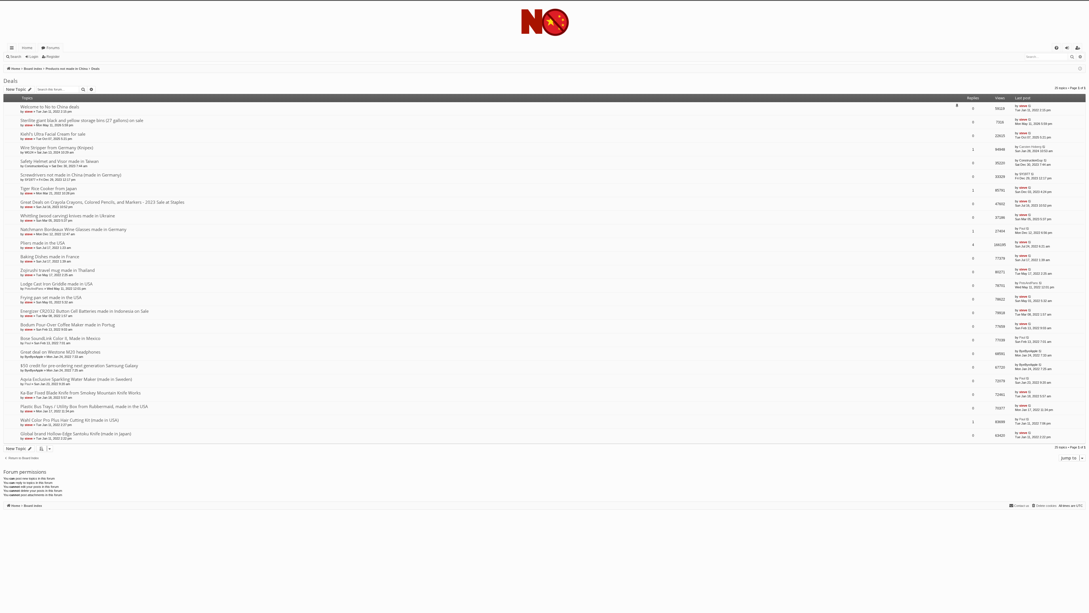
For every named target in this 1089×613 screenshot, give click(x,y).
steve (29, 111)
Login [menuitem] (1068, 48)
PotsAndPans (34, 288)
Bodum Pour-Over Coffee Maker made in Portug (67, 325)
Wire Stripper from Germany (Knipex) (56, 147)
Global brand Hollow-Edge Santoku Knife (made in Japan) (75, 433)
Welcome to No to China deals (49, 107)
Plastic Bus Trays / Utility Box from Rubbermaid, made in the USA (84, 406)
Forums (53, 47)
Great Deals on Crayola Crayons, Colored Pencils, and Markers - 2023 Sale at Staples (102, 202)
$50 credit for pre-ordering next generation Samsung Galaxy (79, 365)
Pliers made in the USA (42, 243)
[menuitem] (1056, 47)
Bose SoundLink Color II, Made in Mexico (60, 338)
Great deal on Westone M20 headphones (60, 352)
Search (15, 57)
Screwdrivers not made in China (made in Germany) (70, 175)
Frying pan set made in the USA (51, 297)
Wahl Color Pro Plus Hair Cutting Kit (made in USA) (69, 420)
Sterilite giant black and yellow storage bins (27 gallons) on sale (81, 120)
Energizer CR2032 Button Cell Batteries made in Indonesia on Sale (84, 311)
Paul (1022, 228)
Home (27, 47)
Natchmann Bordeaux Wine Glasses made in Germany (73, 229)
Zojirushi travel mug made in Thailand (57, 270)
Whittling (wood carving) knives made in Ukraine (67, 216)
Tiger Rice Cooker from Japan (48, 188)
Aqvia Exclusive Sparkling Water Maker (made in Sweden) (76, 379)
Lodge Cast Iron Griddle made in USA (56, 284)
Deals (10, 81)
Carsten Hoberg (1030, 146)
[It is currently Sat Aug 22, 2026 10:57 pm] (1080, 69)
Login (33, 57)
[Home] (544, 22)
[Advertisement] (173, 549)
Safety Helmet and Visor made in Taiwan (59, 161)
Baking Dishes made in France (49, 256)
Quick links (13, 48)
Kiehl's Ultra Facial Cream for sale (52, 134)
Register (53, 57)
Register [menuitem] (1079, 48)
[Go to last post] (1030, 106)
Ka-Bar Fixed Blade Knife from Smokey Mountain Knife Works (80, 393)
